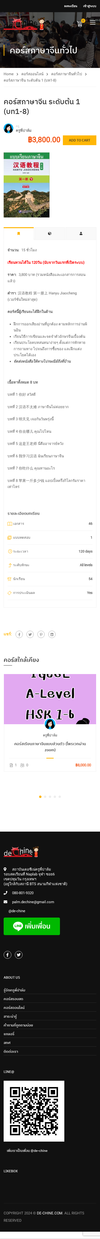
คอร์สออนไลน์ (32, 74)
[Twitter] (30, 634)
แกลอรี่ (9, 1034)
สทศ (7, 1042)
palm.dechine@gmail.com (33, 902)
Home (9, 74)
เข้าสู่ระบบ (89, 6)
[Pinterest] (41, 634)
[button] (40, 797)
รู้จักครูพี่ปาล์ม (14, 990)
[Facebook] (19, 634)
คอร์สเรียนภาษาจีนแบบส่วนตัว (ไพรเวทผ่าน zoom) (50, 746)
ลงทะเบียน (70, 6)
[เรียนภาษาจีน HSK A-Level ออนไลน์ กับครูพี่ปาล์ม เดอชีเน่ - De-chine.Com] (24, 23)
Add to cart (79, 140)
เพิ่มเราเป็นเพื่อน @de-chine (27, 1150)
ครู (17, 126)
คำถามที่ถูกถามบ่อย (18, 1025)
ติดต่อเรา (11, 1051)
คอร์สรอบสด (13, 998)
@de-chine (16, 911)
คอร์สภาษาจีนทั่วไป (66, 74)
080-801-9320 (22, 893)
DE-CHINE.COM (49, 1213)
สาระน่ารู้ (10, 1016)
